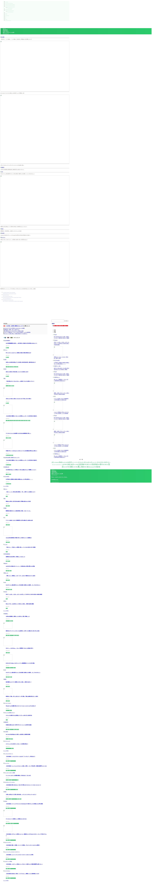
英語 (68, 466)
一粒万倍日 (64, 464)
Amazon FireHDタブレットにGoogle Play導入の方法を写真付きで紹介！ (15, 235)
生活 (12, 337)
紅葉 (64, 466)
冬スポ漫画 (76, 464)
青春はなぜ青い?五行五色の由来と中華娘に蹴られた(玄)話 (18, 501)
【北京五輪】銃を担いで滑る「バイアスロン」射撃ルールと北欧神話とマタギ (22, 873)
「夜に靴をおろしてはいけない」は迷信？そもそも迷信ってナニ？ (20, 381)
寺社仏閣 (86, 464)
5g (54, 462)
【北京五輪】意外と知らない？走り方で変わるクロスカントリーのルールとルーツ (23, 784)
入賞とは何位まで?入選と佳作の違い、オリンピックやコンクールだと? (21, 794)
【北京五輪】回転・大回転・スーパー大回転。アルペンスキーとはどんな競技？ (23, 845)
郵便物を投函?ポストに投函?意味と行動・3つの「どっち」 (18, 510)
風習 (97, 466)
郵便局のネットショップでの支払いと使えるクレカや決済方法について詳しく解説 (18, 288)
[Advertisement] (76, 311)
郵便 (82, 466)
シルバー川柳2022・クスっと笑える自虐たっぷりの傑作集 (17, 332)
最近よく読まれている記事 (8, 32)
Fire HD (64, 462)
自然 (66, 466)
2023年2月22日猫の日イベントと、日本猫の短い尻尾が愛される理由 (20, 566)
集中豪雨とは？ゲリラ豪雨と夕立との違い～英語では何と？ (18, 681)
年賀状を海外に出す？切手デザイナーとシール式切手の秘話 (18, 724)
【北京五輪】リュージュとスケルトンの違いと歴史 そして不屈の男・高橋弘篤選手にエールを (26, 765)
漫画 (105, 464)
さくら (73, 462)
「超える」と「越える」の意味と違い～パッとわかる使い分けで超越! (21, 547)
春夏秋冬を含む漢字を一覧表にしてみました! (15, 556)
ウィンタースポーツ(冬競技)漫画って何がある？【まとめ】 (18, 775)
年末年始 (95, 464)
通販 (76, 466)
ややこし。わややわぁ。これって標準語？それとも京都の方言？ (19, 648)
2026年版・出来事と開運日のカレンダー (14, 325)
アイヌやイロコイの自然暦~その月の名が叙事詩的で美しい (18, 433)
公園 (71, 464)
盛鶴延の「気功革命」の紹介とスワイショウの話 (10, 230)
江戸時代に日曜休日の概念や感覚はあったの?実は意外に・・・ (19, 479)
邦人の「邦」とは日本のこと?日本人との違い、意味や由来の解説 (20, 603)
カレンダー (94, 462)
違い (79, 467)
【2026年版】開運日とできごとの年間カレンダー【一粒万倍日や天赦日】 (21, 415)
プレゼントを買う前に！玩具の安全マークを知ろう (15, 333)
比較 (103, 464)
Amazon (56, 462)
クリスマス (100, 462)
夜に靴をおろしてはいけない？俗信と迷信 (13, 331)
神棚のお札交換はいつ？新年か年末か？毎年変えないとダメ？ (13, 226)
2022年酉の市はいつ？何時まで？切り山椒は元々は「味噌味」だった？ (21, 469)
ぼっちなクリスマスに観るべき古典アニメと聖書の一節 (12, 93)
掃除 (99, 464)
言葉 (8, 337)
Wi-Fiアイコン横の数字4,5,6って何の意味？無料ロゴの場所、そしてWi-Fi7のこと (17, 173)
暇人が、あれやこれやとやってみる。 (60, 477)
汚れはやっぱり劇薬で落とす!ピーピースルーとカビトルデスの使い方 (21, 705)
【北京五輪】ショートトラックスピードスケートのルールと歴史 (19, 854)
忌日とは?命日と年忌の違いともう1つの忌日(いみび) (17, 371)
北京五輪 (81, 464)
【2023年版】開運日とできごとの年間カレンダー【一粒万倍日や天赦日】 (21, 460)
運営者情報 (5, 29)
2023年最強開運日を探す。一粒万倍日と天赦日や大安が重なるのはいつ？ (21, 343)
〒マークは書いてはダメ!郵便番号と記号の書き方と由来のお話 (19, 520)
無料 (107, 464)
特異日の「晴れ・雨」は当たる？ (11, 329)
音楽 (95, 466)
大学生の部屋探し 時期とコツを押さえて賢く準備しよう (18, 616)
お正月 (70, 462)
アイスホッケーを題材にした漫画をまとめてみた (16, 818)
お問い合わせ (6, 31)
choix (60, 462)
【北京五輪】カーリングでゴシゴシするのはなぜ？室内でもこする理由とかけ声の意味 (24, 803)
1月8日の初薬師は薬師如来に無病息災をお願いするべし (12, 169)
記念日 (74, 466)
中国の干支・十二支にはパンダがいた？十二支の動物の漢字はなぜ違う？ (21, 450)
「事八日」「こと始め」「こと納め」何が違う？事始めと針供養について (16, 39)
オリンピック (17, 337)
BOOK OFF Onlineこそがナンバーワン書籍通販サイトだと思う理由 (20, 663)
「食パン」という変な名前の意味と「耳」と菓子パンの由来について (20, 491)
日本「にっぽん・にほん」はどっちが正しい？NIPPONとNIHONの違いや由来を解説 (24, 594)
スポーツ (106, 462)
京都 (68, 464)
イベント (80, 462)
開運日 (85, 466)
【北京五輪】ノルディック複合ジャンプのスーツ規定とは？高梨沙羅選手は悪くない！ (24, 864)
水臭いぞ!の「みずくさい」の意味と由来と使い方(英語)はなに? (13, 239)
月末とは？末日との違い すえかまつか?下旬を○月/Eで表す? (18, 398)
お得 (66, 462)
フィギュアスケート (58, 464)
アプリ (76, 462)
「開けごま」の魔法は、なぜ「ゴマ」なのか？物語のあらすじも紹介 (20, 575)
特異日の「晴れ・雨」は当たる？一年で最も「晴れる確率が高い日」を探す (22, 696)
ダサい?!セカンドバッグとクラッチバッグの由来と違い (12, 165)
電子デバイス (90, 466)
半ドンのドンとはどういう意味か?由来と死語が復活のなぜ (18, 352)
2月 (53, 462)
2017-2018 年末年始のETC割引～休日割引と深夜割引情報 (18, 734)
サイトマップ (6, 33)
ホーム (4, 28)
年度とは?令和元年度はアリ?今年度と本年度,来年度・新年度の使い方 (21, 362)
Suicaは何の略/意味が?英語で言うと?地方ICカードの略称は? (19, 537)
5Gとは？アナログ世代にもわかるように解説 (14, 328)
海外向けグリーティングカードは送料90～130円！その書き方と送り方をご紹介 (23, 630)
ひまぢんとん (3, 26)
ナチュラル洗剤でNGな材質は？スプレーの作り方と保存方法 (19, 715)
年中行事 (90, 464)
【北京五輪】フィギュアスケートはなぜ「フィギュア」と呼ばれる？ (20, 756)
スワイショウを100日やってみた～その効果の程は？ (17, 743)
